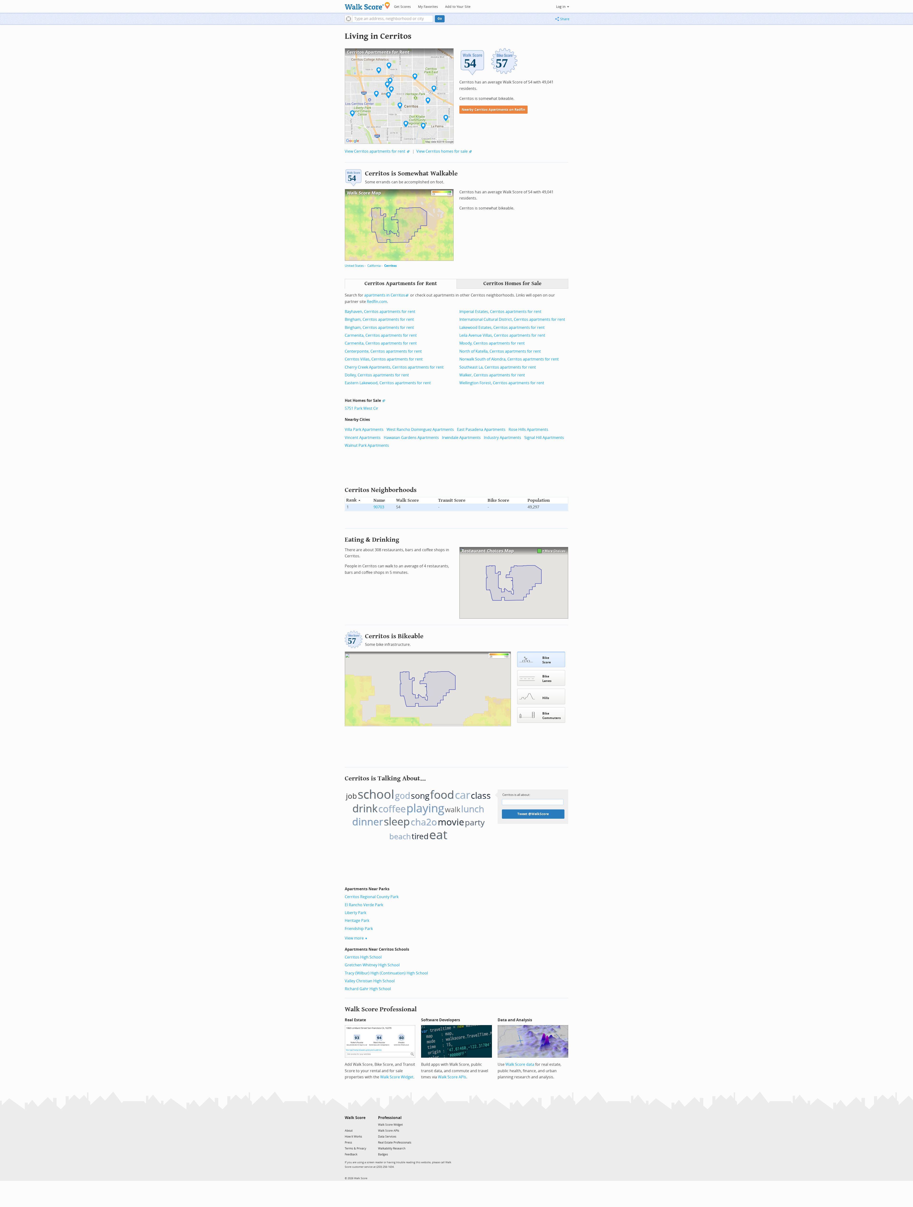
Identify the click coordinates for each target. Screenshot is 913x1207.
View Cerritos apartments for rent (375, 151)
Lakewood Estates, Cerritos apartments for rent (502, 327)
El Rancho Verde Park (364, 905)
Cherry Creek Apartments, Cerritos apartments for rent (394, 367)
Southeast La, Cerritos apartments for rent (497, 367)
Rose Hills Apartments (528, 429)
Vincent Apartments (363, 437)
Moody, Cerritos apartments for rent (492, 343)
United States (354, 266)
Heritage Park (357, 920)
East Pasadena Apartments (481, 429)
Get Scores (402, 7)
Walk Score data (519, 1064)
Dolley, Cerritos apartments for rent (377, 375)
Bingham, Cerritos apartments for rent (379, 319)
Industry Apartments (502, 437)
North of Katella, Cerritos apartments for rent (500, 351)
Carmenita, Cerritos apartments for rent (381, 335)
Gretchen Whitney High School (372, 965)
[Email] (362, 1124)
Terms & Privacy (355, 1148)
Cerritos (390, 266)
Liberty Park (355, 912)
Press (348, 1142)
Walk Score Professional (381, 1009)
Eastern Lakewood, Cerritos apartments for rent (388, 383)
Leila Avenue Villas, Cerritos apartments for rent (502, 335)
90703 (379, 507)
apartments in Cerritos (384, 295)
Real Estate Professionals (394, 1142)
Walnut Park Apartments (367, 445)
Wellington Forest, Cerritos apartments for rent (501, 383)
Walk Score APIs (452, 1077)
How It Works (353, 1136)
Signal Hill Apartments (544, 437)
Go (439, 19)
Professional (390, 1117)
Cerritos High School (363, 957)
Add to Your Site (458, 7)
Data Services (387, 1136)
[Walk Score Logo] (367, 6)
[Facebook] (355, 1124)
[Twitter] (347, 1124)
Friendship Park (359, 928)
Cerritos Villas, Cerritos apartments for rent (384, 359)
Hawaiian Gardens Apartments (411, 437)
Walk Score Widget (396, 1077)
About (349, 1130)
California (374, 266)
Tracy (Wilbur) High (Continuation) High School (386, 973)
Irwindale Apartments (461, 437)
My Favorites (428, 7)
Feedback (351, 1154)
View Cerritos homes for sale (442, 151)
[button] (348, 19)
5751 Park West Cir (361, 408)
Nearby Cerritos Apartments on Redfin (493, 110)
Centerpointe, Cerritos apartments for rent (383, 351)
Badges (383, 1154)
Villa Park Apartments (364, 429)
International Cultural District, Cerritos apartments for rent (512, 319)
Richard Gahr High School (368, 989)
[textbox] (392, 19)
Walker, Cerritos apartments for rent (492, 375)
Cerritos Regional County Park (371, 897)
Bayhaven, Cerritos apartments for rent (380, 311)
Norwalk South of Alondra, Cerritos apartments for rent (509, 359)
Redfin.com (377, 301)
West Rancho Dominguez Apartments (420, 429)
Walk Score (355, 1117)
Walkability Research (391, 1148)
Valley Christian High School (370, 981)
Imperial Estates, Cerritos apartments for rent (500, 311)
